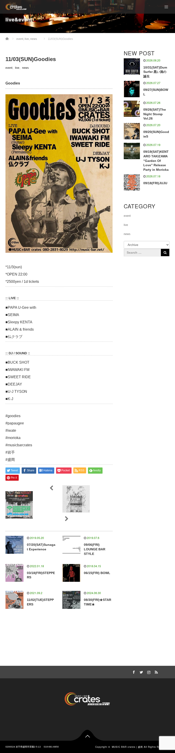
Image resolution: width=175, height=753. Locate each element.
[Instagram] (148, 671)
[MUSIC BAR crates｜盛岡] (16, 7)
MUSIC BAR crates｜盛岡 (127, 746)
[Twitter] (140, 671)
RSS (155, 671)
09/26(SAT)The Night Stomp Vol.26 (154, 114)
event (8, 67)
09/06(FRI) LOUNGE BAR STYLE (94, 549)
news (25, 67)
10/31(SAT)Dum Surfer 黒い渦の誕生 (155, 72)
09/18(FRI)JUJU (155, 183)
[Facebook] (133, 671)
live (17, 67)
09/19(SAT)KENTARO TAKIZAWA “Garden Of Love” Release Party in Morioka (156, 160)
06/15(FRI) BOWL (97, 573)
